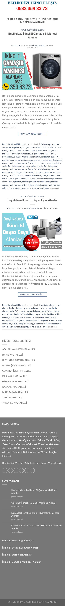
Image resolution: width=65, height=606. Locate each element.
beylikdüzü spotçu (21, 327)
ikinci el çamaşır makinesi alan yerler (23, 178)
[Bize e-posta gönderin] (21, 470)
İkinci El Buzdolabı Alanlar (17, 554)
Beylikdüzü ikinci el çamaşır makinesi (43, 169)
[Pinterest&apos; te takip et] (32, 470)
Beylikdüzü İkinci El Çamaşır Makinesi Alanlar (32, 35)
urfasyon (16, 46)
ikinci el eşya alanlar (38, 327)
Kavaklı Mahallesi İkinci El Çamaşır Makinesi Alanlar (34, 491)
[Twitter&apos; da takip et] (15, 470)
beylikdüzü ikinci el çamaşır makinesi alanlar (21, 320)
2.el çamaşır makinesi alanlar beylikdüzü (39, 147)
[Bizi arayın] (26, 470)
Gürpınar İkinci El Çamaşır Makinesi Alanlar (33, 502)
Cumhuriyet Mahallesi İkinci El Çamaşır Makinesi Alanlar (36, 527)
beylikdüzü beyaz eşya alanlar (25, 308)
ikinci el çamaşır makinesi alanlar (36, 181)
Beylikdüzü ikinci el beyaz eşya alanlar (30, 314)
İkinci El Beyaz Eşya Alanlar (18, 540)
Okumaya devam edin (32, 134)
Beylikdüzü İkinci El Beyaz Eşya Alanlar (32, 200)
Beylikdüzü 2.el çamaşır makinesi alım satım (21, 157)
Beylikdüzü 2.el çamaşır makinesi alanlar (37, 153)
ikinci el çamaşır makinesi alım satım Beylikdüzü (28, 188)
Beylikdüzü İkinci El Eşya (33, 30)
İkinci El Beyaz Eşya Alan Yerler (20, 547)
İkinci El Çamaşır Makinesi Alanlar (21, 561)
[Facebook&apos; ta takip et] (5, 470)
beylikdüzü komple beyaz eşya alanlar (25, 323)
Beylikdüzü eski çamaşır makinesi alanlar (25, 166)
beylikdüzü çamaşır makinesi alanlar (36, 160)
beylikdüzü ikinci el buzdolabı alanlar (41, 317)
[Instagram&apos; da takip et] (10, 470)
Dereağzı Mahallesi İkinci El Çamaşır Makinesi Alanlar (35, 514)
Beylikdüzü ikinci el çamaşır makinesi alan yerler (23, 172)
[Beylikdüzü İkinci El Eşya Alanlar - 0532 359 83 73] (32, 5)
